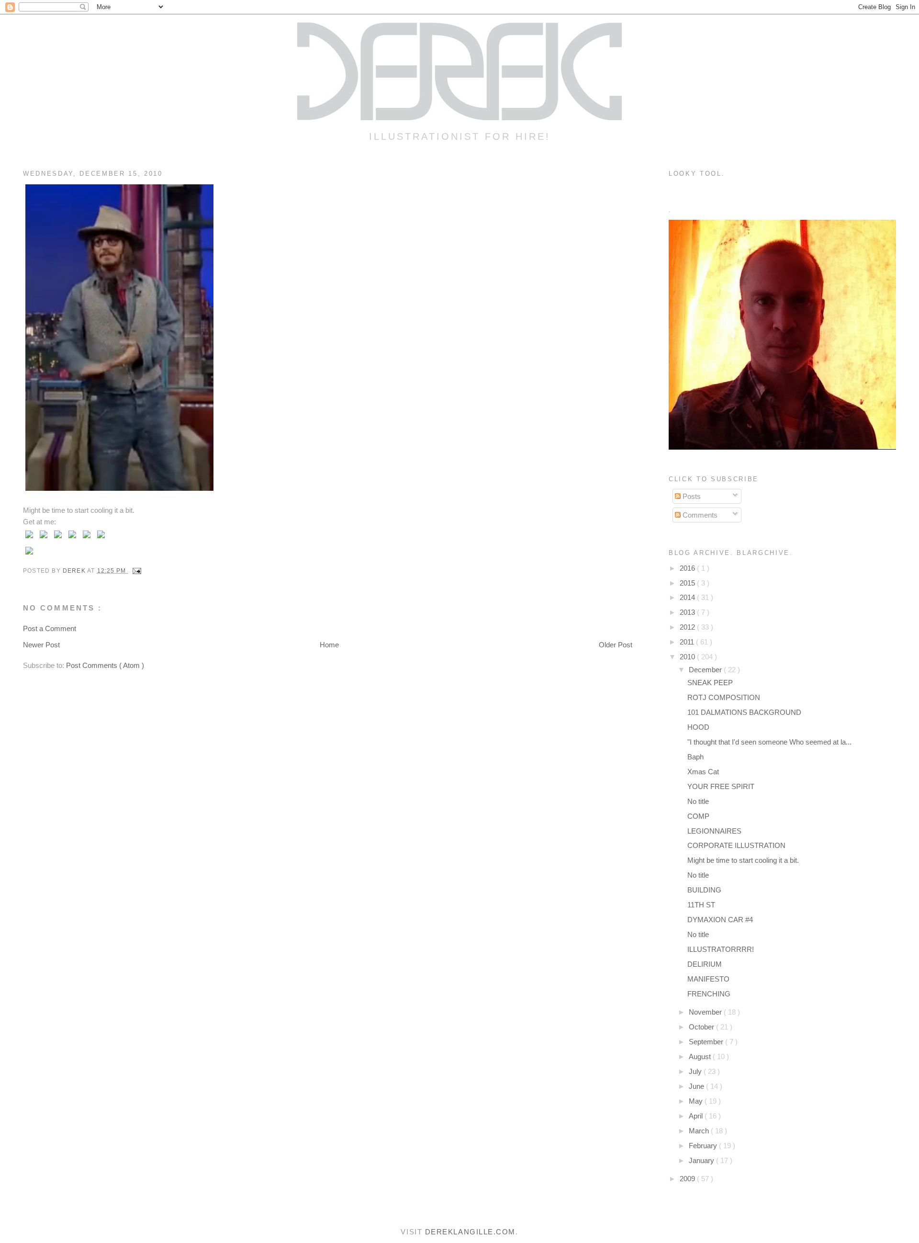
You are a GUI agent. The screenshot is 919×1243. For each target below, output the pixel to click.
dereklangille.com (470, 1232)
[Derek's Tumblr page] (72, 538)
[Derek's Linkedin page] (86, 538)
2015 (688, 583)
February (704, 1145)
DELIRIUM (704, 964)
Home (329, 645)
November (706, 1012)
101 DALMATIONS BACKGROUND (744, 712)
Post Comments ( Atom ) (105, 665)
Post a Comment (49, 628)
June (697, 1086)
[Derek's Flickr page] (58, 538)
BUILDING (704, 890)
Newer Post (41, 645)
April (697, 1116)
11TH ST (701, 905)
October (702, 1027)
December (706, 670)
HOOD (698, 727)
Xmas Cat (703, 772)
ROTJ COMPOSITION (723, 697)
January (702, 1160)
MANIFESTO (708, 979)
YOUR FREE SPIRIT (720, 786)
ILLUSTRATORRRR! (720, 949)
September (707, 1042)
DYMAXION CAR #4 (720, 919)
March (700, 1131)
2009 (688, 1179)
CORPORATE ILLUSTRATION (736, 845)
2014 (688, 597)
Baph (695, 757)
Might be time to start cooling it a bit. (744, 860)
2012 (688, 627)
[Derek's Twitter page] (29, 538)
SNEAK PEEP (710, 682)
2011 (688, 642)
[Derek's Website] (29, 554)
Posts (691, 496)
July (696, 1071)
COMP (698, 816)
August (701, 1056)
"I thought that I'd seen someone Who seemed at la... (769, 742)
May (697, 1101)
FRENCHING (708, 994)
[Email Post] (136, 570)
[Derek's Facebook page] (43, 538)
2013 (688, 612)
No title (698, 801)
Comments (699, 515)
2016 (688, 568)
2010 (688, 657)
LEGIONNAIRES (714, 831)
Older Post (615, 645)
